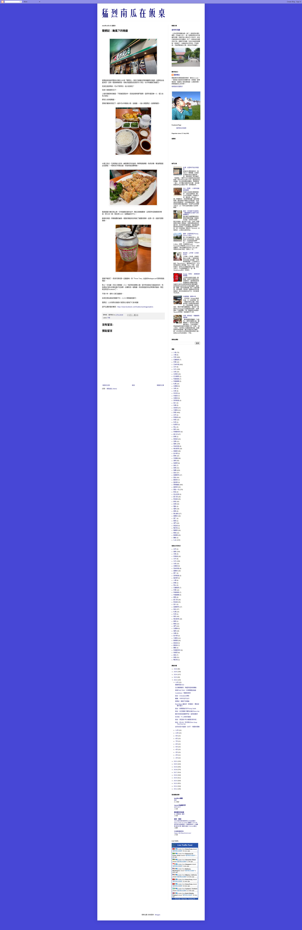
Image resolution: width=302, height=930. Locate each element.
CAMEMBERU (179, 831)
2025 (175, 672)
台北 (174, 369)
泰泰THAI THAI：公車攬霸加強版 (185, 690)
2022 (175, 680)
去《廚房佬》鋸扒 (179, 814)
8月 (176, 738)
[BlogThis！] (130, 315)
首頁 (133, 385)
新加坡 (175, 499)
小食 (174, 352)
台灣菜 (175, 374)
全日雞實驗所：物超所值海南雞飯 (185, 687)
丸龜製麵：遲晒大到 (189, 296)
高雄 (174, 468)
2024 (175, 674)
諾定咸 (175, 526)
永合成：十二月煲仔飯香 (183, 717)
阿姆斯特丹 (176, 432)
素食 (174, 456)
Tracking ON (191, 898)
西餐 (174, 412)
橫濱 (174, 521)
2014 (175, 781)
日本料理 (176, 364)
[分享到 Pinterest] (137, 315)
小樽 (174, 355)
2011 (175, 789)
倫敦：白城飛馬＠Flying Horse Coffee (190, 234)
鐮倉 (174, 538)
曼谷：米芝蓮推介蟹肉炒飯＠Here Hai (187, 711)
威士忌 (175, 434)
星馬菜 (175, 439)
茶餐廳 (175, 458)
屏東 (174, 436)
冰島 (174, 388)
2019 (175, 767)
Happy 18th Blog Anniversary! (182, 833)
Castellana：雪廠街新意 (183, 693)
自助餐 (175, 408)
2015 (175, 778)
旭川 (174, 403)
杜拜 (174, 422)
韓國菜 (175, 530)
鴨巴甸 (175, 528)
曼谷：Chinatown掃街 (182, 696)
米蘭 (174, 405)
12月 (177, 682)
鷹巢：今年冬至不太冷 (182, 698)
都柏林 (175, 480)
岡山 (174, 427)
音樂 (174, 441)
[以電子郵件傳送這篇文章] (128, 315)
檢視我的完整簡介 (177, 86)
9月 (176, 736)
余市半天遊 (176, 30)
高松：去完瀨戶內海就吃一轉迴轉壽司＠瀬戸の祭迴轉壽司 (191, 212)
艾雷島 (175, 410)
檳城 (174, 533)
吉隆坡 (175, 398)
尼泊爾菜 (176, 376)
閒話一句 (176, 489)
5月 (176, 747)
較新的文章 (106, 385)
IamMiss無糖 (178, 798)
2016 (175, 775)
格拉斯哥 (176, 448)
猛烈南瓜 (177, 75)
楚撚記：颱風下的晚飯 (182, 701)
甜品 (174, 477)
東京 (174, 429)
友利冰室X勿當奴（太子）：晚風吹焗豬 (187, 727)
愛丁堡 (175, 497)
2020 (175, 764)
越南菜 (175, 487)
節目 (174, 501)
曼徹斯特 (176, 475)
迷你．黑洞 (177, 819)
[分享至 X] (133, 315)
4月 (176, 749)
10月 (177, 733)
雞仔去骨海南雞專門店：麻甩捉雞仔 (186, 714)
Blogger (157, 915)
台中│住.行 (177, 807)
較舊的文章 (160, 385)
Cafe (174, 540)
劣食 (174, 391)
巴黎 (174, 362)
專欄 (174, 470)
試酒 (174, 504)
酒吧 (174, 461)
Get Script (177, 898)
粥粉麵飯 (176, 485)
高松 (174, 465)
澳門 (174, 523)
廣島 (174, 511)
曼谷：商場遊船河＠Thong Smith (185, 708)
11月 (177, 730)
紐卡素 (175, 453)
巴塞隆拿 (176, 360)
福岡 (174, 509)
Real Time (184, 898)
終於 (175, 800)
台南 (174, 372)
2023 (175, 677)
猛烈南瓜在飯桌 (181, 128)
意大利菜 (176, 494)
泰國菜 (175, 451)
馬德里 (175, 463)
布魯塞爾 (176, 381)
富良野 (175, 482)
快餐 (174, 420)
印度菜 (175, 396)
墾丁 (174, 518)
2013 (175, 783)
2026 (175, 669)
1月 (176, 758)
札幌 (174, 384)
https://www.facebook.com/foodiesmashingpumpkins (135, 307)
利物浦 (175, 417)
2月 (176, 755)
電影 (174, 506)
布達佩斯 (176, 379)
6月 (176, 744)
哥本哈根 (176, 446)
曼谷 (174, 473)
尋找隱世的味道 (179, 812)
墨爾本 (175, 516)
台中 (174, 367)
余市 (174, 415)
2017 (175, 772)
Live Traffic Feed (185, 845)
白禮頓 (175, 386)
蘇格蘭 (175, 535)
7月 (176, 741)
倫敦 (174, 444)
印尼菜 (175, 393)
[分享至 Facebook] (135, 315)
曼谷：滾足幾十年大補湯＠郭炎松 (185, 719)
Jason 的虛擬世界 (180, 805)
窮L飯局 (175, 513)
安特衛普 (176, 400)
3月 (176, 752)
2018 (175, 769)
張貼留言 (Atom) (112, 389)
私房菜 (175, 424)
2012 (175, 786)
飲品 (174, 492)
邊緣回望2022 (179, 685)
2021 (175, 761)
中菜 (108, 317)
